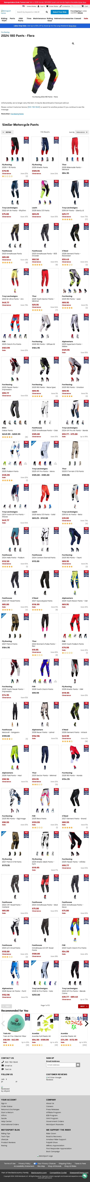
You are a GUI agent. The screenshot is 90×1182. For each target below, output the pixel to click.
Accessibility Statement (24, 1166)
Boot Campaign (53, 1151)
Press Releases (52, 1109)
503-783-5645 (34, 107)
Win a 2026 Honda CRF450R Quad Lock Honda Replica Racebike (45, 2)
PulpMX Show (52, 1142)
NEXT (82, 1006)
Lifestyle (4, 1139)
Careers (49, 1106)
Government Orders (55, 1121)
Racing (4, 1145)
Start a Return (7, 1112)
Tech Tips (5, 1136)
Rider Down (51, 1133)
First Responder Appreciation (59, 1148)
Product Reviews (8, 1142)
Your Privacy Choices (47, 1163)
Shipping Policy (65, 1163)
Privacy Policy (24, 1163)
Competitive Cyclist (58, 1172)
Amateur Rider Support (56, 1139)
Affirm (4, 1115)
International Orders (10, 1124)
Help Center (6, 1121)
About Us (50, 1103)
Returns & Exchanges (10, 1109)
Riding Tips (5, 1133)
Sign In (4, 1103)
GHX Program (52, 1118)
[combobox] (82, 132)
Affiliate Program (53, 1112)
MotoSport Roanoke (55, 1124)
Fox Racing (5, 32)
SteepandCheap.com (79, 1172)
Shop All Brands (54, 1166)
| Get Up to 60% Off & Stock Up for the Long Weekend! (45, 26)
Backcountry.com (39, 1172)
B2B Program (52, 1115)
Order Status (6, 1106)
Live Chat (77, 6)
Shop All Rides (70, 1166)
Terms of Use (9, 1163)
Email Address (53, 1061)
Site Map (41, 1166)
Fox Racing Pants (17, 114)
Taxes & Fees (80, 1163)
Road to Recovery (54, 1136)
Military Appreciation (55, 1145)
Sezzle (4, 1118)
